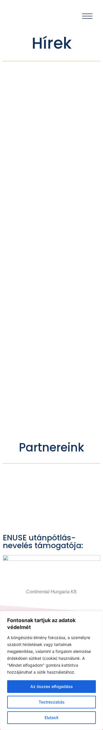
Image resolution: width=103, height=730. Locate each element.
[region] (51, 670)
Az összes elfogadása (51, 686)
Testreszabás (52, 701)
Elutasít (51, 717)
